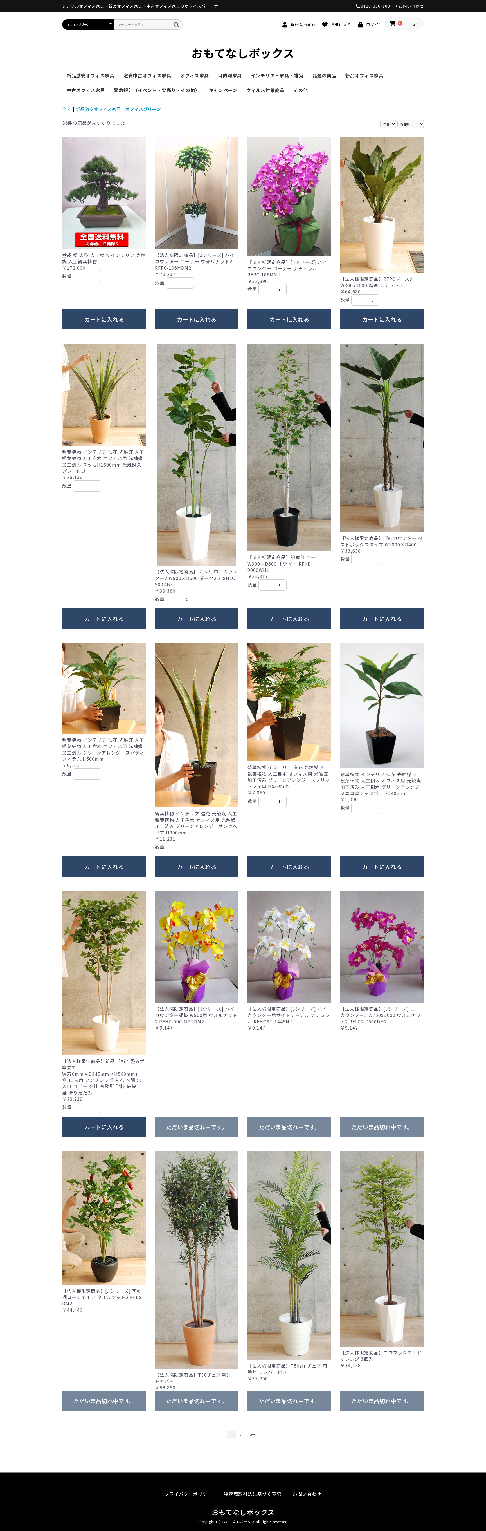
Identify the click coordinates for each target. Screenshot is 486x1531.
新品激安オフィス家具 (90, 75)
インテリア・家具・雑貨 (277, 75)
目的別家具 (230, 75)
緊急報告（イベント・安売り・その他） (157, 90)
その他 (301, 90)
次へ (253, 1434)
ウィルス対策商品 (265, 90)
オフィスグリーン (143, 109)
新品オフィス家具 (364, 75)
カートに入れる (104, 319)
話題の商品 (324, 75)
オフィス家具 (194, 75)
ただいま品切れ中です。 (196, 1127)
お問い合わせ (307, 1494)
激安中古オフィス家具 (147, 75)
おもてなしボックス (243, 53)
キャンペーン (223, 90)
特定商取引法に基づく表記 (252, 1494)
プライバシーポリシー (188, 1494)
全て (66, 109)
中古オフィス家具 (86, 90)
